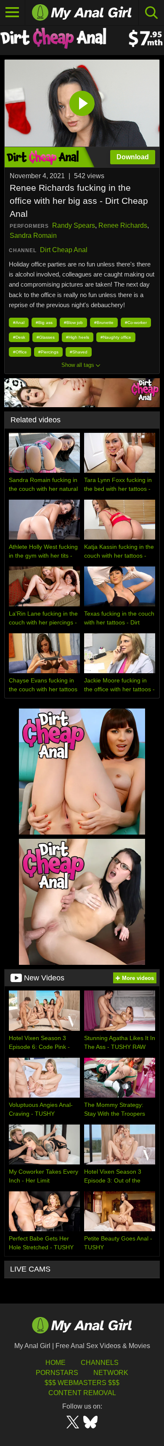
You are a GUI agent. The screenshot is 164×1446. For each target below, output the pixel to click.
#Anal (18, 322)
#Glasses (46, 337)
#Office (20, 352)
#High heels (77, 337)
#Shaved (78, 352)
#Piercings (48, 352)
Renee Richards (122, 225)
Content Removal (82, 1392)
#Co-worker (136, 322)
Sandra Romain (33, 235)
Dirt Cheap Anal (63, 249)
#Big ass (44, 322)
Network (110, 1372)
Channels (100, 1362)
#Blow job (73, 322)
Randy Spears (73, 225)
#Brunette (104, 322)
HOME (55, 1362)
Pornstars (57, 1372)
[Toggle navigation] (12, 12)
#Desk (19, 337)
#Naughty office (116, 337)
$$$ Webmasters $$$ (82, 1382)
